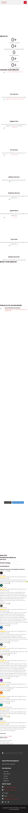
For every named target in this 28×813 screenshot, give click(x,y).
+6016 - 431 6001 (8, 736)
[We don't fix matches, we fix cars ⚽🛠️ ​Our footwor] (14, 445)
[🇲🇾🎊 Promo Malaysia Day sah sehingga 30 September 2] (14, 384)
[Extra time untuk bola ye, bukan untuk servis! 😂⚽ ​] (14, 468)
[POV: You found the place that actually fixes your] (14, 490)
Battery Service (14, 177)
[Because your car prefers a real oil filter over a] (14, 434)
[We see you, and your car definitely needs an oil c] (14, 345)
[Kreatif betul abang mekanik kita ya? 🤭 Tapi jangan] (14, 408)
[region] (14, 17)
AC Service (14, 150)
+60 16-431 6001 (11, 796)
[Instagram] (5, 802)
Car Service (14, 94)
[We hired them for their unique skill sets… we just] (14, 497)
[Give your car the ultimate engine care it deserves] (14, 422)
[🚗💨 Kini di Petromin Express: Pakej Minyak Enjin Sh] (14, 358)
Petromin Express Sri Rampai (10, 787)
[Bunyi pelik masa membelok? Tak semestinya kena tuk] (14, 456)
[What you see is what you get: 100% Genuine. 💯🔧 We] (14, 396)
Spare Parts (14, 211)
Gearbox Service (14, 193)
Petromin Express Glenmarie (10, 790)
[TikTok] (8, 802)
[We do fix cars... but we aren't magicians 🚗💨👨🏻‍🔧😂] (14, 371)
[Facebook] (2, 802)
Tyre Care (14, 239)
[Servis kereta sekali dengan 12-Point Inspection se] (14, 480)
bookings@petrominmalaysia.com (11, 799)
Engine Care (14, 121)
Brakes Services (14, 257)
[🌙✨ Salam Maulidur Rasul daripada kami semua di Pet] (14, 316)
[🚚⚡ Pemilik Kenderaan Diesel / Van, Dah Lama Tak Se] (14, 330)
